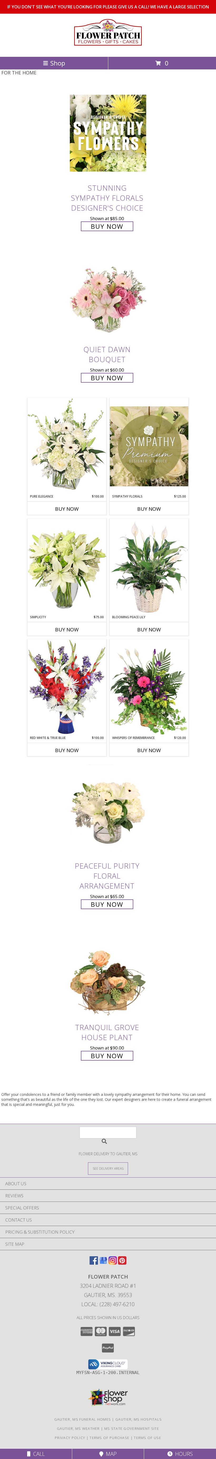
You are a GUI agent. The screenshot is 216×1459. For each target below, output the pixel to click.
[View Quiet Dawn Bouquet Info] (108, 294)
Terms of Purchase (109, 1437)
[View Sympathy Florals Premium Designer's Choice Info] (149, 446)
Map (110, 1453)
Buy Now (107, 226)
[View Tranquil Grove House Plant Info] (108, 972)
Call (38, 1453)
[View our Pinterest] (122, 1263)
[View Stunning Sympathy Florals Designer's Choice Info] (108, 132)
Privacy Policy (70, 1437)
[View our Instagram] (113, 1263)
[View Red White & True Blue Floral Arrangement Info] (66, 687)
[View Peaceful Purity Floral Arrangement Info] (108, 810)
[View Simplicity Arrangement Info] (66, 566)
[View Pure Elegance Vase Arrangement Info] (66, 446)
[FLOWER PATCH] (108, 49)
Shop (57, 63)
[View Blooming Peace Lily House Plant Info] (149, 567)
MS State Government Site (131, 1428)
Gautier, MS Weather (78, 1428)
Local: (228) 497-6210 (108, 1304)
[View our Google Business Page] (103, 1263)
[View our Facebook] (94, 1263)
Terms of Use (147, 1437)
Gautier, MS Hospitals (138, 1419)
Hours (183, 1453)
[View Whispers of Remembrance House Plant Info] (149, 687)
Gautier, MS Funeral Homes (82, 1419)
